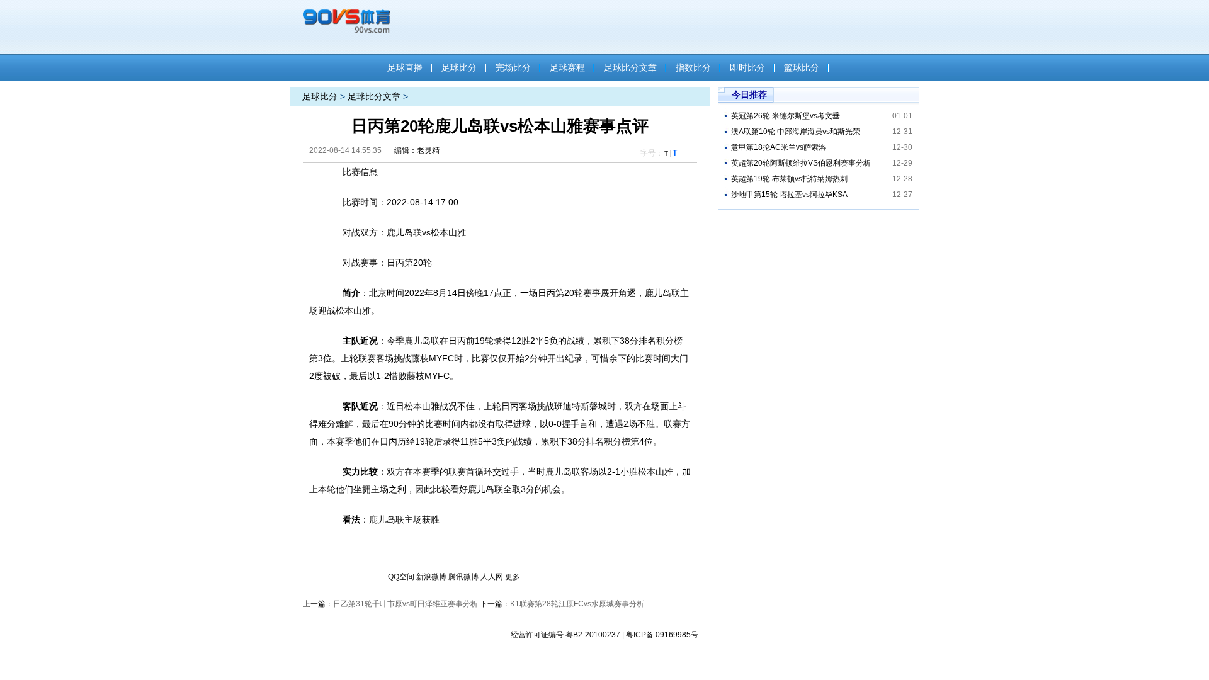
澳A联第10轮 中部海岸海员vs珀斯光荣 (795, 131)
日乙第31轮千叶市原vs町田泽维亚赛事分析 (405, 603)
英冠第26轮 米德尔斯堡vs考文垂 (785, 115)
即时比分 (747, 67)
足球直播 (405, 67)
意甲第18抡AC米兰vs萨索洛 (778, 147)
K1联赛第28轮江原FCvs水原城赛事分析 (577, 603)
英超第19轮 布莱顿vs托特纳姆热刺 (789, 178)
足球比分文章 (630, 67)
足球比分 (459, 67)
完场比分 (513, 67)
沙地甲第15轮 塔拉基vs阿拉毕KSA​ (789, 194)
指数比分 (693, 67)
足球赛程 (567, 67)
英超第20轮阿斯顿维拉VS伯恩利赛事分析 (801, 163)
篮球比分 (801, 67)
